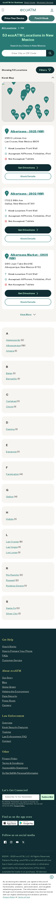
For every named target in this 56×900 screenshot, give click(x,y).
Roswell (10, 580)
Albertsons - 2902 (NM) (27, 193)
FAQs (5, 655)
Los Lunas (11, 552)
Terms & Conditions (13, 763)
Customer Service (12, 660)
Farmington (12, 474)
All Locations (9, 28)
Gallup (10, 496)
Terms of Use (24, 897)
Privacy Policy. (19, 806)
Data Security (9, 696)
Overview (7, 722)
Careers (6, 705)
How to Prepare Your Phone (17, 651)
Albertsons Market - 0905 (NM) (28, 256)
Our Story (7, 677)
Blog (4, 682)
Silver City (12, 613)
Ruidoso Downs (15, 585)
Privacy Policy (9, 897)
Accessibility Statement (15, 767)
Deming (10, 429)
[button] (9, 91)
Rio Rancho (12, 574)
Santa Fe (11, 608)
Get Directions (26, 167)
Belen (9, 373)
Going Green (9, 686)
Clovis (9, 406)
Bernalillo (11, 378)
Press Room (9, 700)
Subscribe (47, 797)
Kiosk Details (28, 176)
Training (6, 731)
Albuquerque (13, 345)
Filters (43, 69)
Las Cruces (12, 541)
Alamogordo (13, 339)
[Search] (50, 53)
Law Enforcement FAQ (14, 736)
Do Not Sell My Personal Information (20, 772)
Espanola (11, 451)
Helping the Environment (15, 691)
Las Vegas (12, 546)
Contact (6, 741)
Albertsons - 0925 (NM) (27, 131)
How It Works (9, 646)
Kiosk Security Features (15, 727)
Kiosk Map (8, 77)
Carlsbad (11, 401)
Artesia (10, 350)
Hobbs (10, 518)
